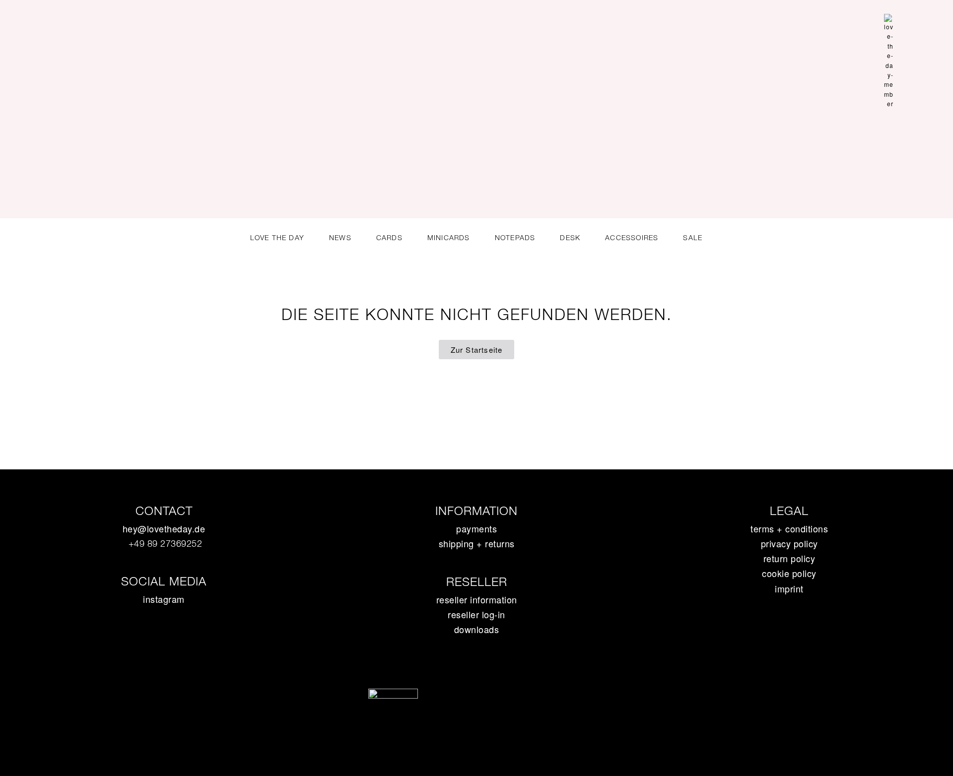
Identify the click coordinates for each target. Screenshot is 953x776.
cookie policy (789, 573)
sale (692, 237)
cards (389, 237)
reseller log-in (476, 614)
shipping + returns (477, 543)
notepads (515, 237)
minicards (448, 237)
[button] (925, 56)
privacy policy (789, 543)
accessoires (631, 237)
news (340, 237)
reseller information (476, 599)
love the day (277, 237)
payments (476, 528)
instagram (164, 598)
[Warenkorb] (908, 57)
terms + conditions (789, 528)
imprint (789, 588)
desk (570, 237)
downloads (476, 629)
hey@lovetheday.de (164, 528)
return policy (789, 558)
